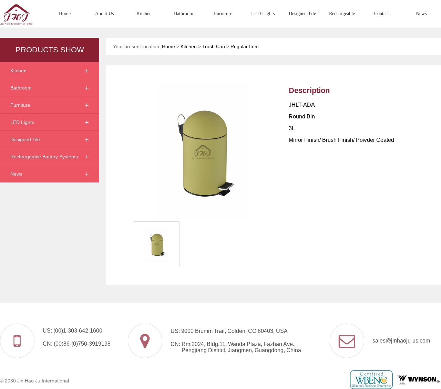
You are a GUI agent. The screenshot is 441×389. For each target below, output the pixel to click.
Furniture (223, 13)
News (421, 13)
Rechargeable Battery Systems (342, 19)
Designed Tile (302, 13)
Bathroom (183, 13)
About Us (104, 13)
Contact (381, 13)
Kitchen (144, 13)
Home (65, 13)
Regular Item (244, 46)
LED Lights (263, 13)
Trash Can (213, 46)
